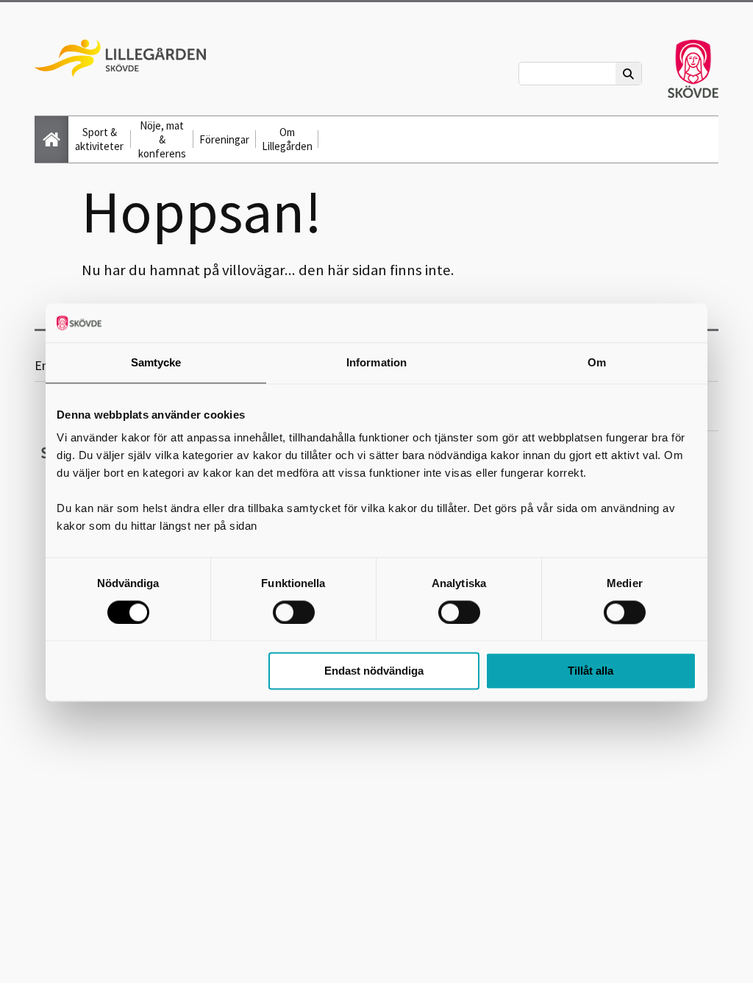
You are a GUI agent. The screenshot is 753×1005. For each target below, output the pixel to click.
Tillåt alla (590, 671)
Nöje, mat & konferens (162, 139)
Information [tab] (376, 362)
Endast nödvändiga (374, 671)
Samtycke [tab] (156, 362)
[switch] (294, 612)
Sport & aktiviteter (99, 139)
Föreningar (224, 139)
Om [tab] (597, 362)
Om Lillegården (287, 139)
